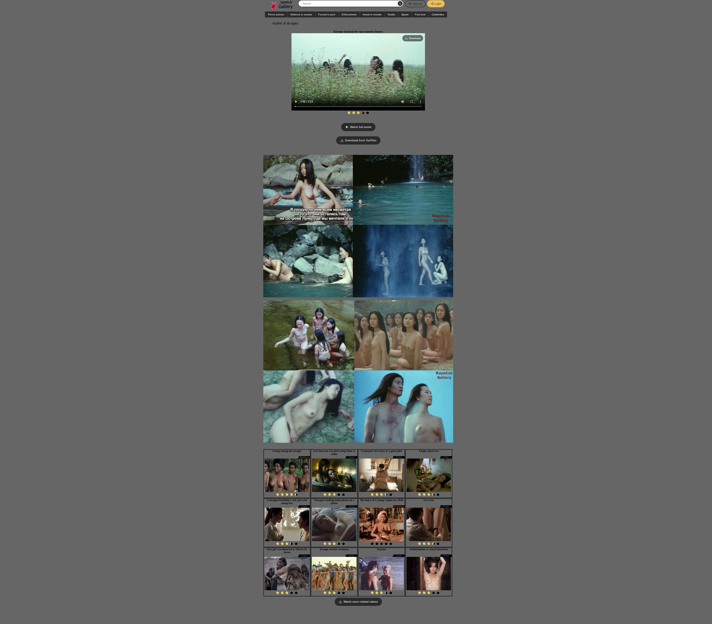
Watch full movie (360, 127)
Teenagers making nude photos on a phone (334, 502)
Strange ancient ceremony (334, 549)
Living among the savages (287, 451)
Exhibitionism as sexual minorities (429, 549)
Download (415, 38)
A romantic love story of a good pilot (381, 451)
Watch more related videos (361, 601)
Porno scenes (276, 14)
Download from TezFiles (360, 140)
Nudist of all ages (285, 23)
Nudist (391, 14)
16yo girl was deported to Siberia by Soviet (287, 551)
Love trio (429, 500)
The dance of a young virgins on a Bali (381, 500)
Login (438, 3)
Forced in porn (326, 14)
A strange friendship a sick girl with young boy (287, 502)
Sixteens (381, 549)
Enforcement (349, 14)
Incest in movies (372, 14)
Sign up (417, 3)
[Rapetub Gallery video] (283, 8)
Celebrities (438, 14)
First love (420, 14)
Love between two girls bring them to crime (334, 452)
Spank (405, 14)
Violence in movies (301, 14)
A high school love (429, 451)
